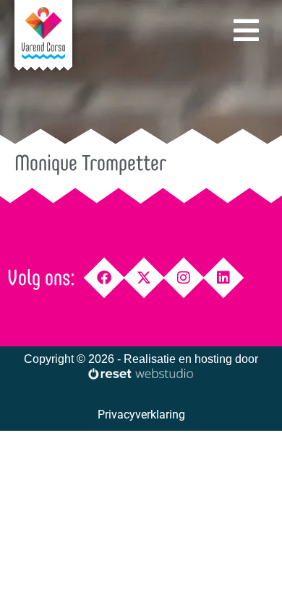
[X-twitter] (144, 278)
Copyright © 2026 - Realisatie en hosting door (141, 359)
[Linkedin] (223, 278)
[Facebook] (104, 278)
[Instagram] (184, 278)
